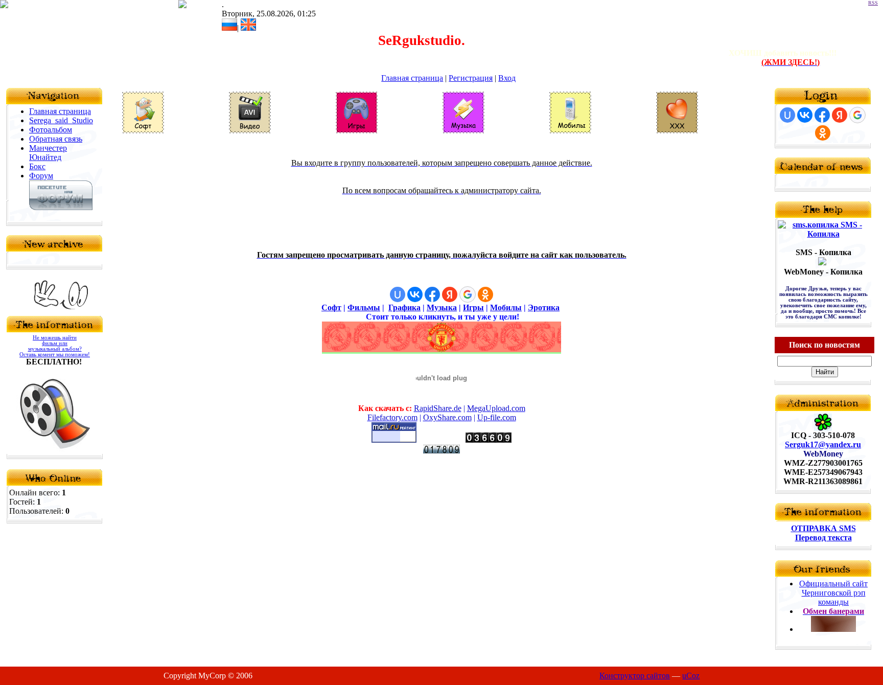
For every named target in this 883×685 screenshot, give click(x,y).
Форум (41, 175)
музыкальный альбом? (55, 349)
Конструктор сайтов (634, 675)
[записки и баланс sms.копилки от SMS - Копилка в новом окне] (823, 234)
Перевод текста (823, 537)
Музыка (442, 307)
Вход (507, 78)
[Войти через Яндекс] (449, 294)
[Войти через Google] (467, 294)
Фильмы (363, 307)
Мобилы (506, 307)
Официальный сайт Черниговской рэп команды (833, 592)
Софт (441, 235)
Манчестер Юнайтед (48, 153)
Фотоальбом (50, 129)
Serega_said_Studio (61, 120)
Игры (473, 307)
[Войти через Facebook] (432, 294)
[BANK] (822, 262)
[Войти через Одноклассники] (485, 294)
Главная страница (412, 78)
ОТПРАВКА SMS (823, 528)
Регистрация (471, 78)
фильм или (54, 343)
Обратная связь (55, 138)
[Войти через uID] (397, 294)
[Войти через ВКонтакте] (415, 294)
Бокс (37, 166)
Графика (404, 307)
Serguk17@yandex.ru (823, 444)
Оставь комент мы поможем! (54, 354)
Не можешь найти (55, 337)
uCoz (691, 675)
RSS (873, 3)
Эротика (544, 307)
